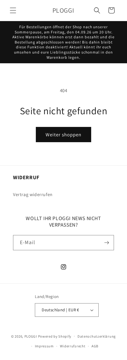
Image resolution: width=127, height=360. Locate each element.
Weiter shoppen (63, 134)
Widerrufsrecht (73, 346)
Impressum (44, 346)
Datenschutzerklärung (97, 336)
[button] (13, 10)
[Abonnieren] (106, 242)
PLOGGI (30, 336)
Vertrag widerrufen (33, 194)
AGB (95, 346)
